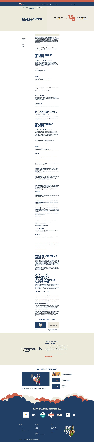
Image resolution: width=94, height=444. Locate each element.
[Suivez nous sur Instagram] (24, 430)
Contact (56, 4)
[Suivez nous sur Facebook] (20, 430)
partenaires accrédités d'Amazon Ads (47, 307)
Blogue (52, 428)
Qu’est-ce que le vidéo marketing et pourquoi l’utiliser (66, 387)
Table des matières (38, 34)
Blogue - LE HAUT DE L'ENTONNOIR (24, 7)
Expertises (38, 4)
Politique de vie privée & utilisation (40, 434)
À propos (50, 4)
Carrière (36, 432)
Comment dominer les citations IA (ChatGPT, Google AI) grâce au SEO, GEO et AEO (67, 374)
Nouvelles (36, 433)
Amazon (23, 16)
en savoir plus (48, 356)
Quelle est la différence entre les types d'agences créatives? (66, 380)
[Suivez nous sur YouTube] (26, 430)
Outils (53, 4)
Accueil (20, 7)
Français (68, 4)
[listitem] (25, 47)
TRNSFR (52, 432)
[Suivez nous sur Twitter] (22, 430)
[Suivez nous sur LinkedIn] (28, 430)
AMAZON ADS (45, 303)
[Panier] (74, 4)
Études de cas (46, 4)
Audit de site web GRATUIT (54, 429)
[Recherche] (71, 4)
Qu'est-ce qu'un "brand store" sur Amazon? (40, 329)
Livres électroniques (53, 427)
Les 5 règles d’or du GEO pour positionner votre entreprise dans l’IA (33, 388)
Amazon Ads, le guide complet (42, 252)
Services (36, 427)
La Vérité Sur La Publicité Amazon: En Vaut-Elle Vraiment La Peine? (53, 330)
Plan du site (37, 435)
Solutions (42, 4)
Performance (64, 379)
